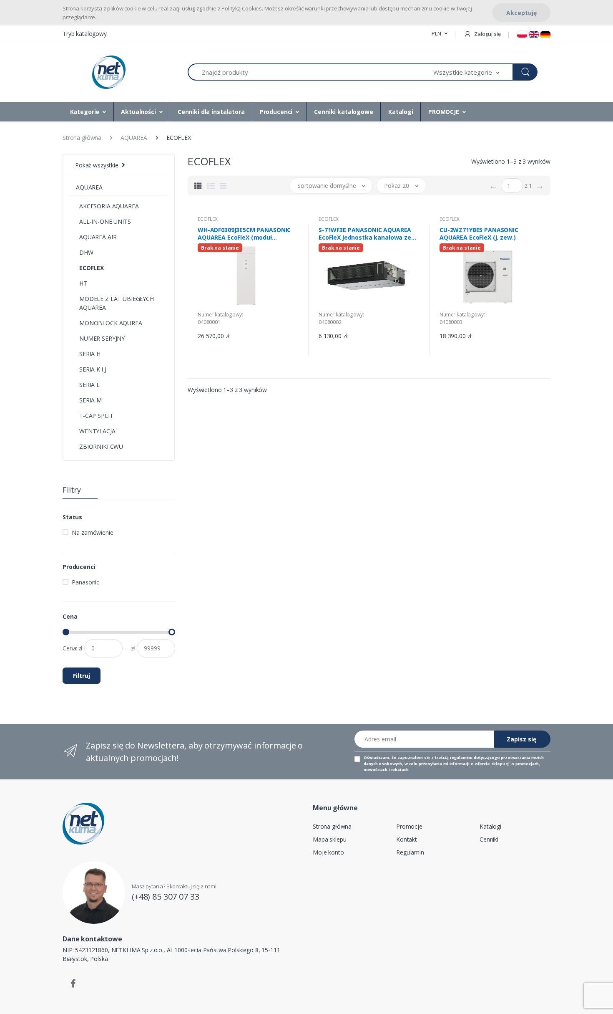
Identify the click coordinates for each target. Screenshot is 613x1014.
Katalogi (400, 112)
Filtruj (81, 676)
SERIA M (90, 400)
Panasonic (85, 582)
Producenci (276, 112)
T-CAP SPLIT (96, 416)
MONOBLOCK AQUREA (110, 323)
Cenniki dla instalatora (211, 112)
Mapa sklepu (329, 839)
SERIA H (89, 354)
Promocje (409, 826)
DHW (86, 252)
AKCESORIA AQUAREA (109, 206)
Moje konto (328, 852)
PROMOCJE (443, 112)
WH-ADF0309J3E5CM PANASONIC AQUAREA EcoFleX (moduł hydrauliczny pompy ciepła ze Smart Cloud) (244, 233)
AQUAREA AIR (97, 237)
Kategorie (85, 112)
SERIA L (89, 385)
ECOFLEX (91, 268)
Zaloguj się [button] (486, 34)
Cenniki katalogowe (343, 112)
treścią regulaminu (453, 757)
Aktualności (138, 112)
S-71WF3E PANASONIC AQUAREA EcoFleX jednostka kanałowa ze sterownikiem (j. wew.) (365, 233)
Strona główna (332, 826)
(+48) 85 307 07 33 (165, 896)
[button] (439, 34)
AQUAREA (89, 187)
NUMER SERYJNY (102, 338)
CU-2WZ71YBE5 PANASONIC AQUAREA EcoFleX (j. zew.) (479, 233)
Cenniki (489, 839)
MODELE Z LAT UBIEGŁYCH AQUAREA (116, 303)
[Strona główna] (109, 72)
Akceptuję (521, 13)
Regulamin (410, 852)
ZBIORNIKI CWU (101, 446)
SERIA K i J (92, 369)
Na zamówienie (92, 532)
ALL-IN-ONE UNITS (105, 221)
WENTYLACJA (97, 431)
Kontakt (406, 839)
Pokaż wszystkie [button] (96, 165)
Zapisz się (521, 739)
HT (83, 283)
